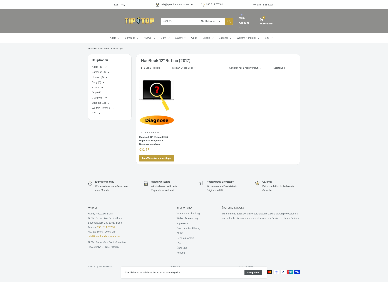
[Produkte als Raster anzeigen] (289, 67)
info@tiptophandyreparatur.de (177, 4)
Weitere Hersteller (246, 38)
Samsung (130, 38)
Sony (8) (97, 82)
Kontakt (257, 4)
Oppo (194, 38)
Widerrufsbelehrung (187, 218)
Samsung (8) (99, 72)
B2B (116, 4)
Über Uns (182, 248)
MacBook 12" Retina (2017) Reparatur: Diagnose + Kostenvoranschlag (153, 140)
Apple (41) (98, 67)
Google (206, 38)
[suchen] (229, 21)
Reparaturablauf (185, 238)
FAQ (122, 4)
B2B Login (268, 4)
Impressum (182, 223)
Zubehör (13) (99, 103)
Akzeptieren (253, 272)
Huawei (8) (98, 77)
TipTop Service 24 (149, 133)
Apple (113, 38)
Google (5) (98, 97)
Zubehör (223, 38)
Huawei (148, 38)
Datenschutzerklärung (188, 228)
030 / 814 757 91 (106, 227)
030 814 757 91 (214, 4)
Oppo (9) (96, 92)
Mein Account (244, 20)
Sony (163, 38)
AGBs (180, 233)
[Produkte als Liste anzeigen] (294, 67)
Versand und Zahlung (188, 213)
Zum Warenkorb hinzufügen (156, 158)
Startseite (92, 48)
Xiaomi (179, 38)
